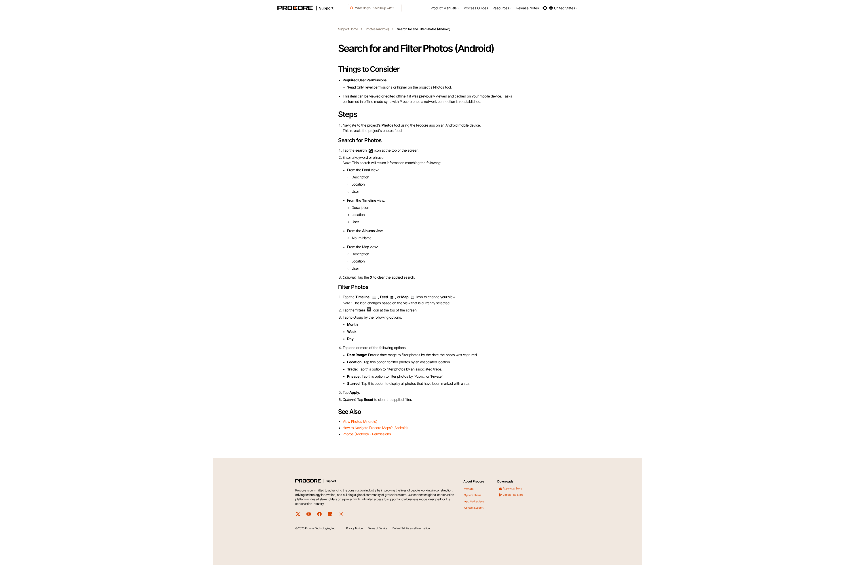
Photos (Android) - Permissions (367, 434)
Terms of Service (377, 528)
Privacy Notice (354, 528)
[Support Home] (311, 8)
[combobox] (374, 8)
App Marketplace (474, 501)
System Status (472, 495)
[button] (445, 8)
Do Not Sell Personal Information (411, 528)
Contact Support (473, 507)
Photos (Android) (377, 29)
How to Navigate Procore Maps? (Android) (375, 427)
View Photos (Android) (360, 421)
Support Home (348, 29)
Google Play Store (513, 494)
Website (468, 489)
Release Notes (527, 8)
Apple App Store (512, 488)
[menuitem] (445, 8)
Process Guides (476, 8)
